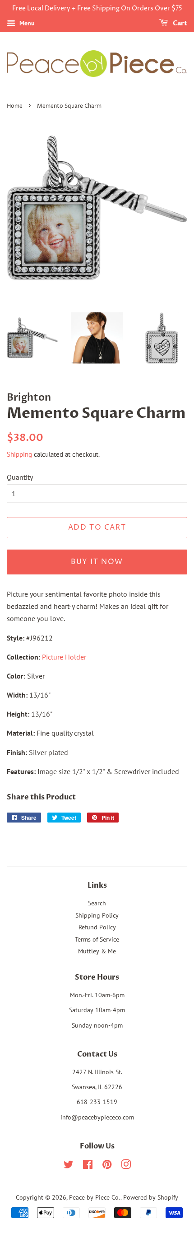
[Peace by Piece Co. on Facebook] (88, 1166)
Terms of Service (97, 939)
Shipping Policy (97, 915)
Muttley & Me (97, 951)
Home (15, 106)
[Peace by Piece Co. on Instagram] (126, 1166)
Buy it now (97, 562)
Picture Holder (64, 656)
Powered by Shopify (150, 1197)
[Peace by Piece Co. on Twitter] (69, 1166)
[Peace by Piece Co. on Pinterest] (107, 1166)
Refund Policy (97, 927)
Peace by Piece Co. (94, 1197)
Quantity (20, 477)
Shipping (19, 454)
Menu (26, 23)
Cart (179, 23)
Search (97, 903)
